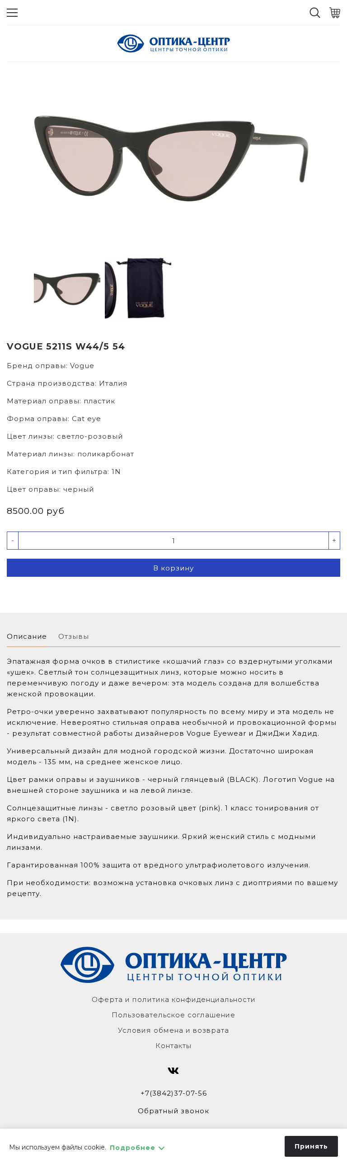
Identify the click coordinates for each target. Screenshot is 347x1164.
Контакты (173, 1045)
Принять (311, 1146)
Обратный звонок (173, 1111)
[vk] (173, 1070)
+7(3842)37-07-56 (174, 1093)
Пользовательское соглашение (173, 1015)
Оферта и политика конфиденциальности (174, 999)
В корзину (173, 568)
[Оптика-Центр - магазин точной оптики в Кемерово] (173, 43)
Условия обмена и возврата (173, 1030)
